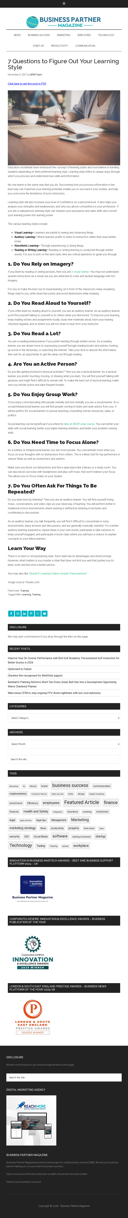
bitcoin (33, 786)
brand (44, 786)
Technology (21, 845)
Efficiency (32, 803)
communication (101, 786)
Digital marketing (96, 794)
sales (101, 828)
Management (58, 820)
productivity (57, 828)
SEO (26, 836)
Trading (41, 845)
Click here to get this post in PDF (27, 83)
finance (111, 802)
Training (24, 590)
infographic (57, 812)
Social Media (41, 836)
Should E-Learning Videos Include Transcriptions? (58, 573)
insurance (72, 811)
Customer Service (39, 794)
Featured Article (81, 802)
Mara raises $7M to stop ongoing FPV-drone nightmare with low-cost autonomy (54, 693)
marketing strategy (23, 828)
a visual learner (80, 271)
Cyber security (58, 794)
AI (24, 786)
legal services (26, 820)
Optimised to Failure (20, 669)
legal (12, 820)
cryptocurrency (18, 793)
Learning (26, 594)
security (15, 836)
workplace (81, 846)
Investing (87, 811)
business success (70, 785)
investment (102, 811)
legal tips (41, 820)
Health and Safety (36, 811)
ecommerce (16, 803)
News (43, 828)
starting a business (81, 836)
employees (51, 803)
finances (14, 811)
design (81, 794)
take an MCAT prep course (79, 424)
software (60, 836)
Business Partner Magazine (64, 21)
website (65, 846)
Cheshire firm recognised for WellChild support (35, 675)
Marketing (80, 820)
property (73, 828)
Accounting (14, 786)
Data (70, 794)
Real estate (89, 828)
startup (101, 836)
